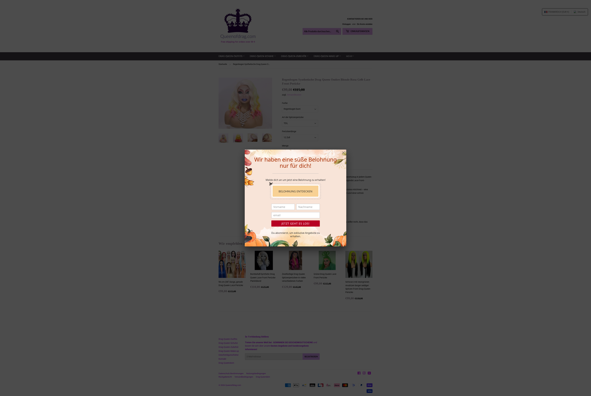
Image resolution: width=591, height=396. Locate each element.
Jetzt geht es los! (295, 223)
